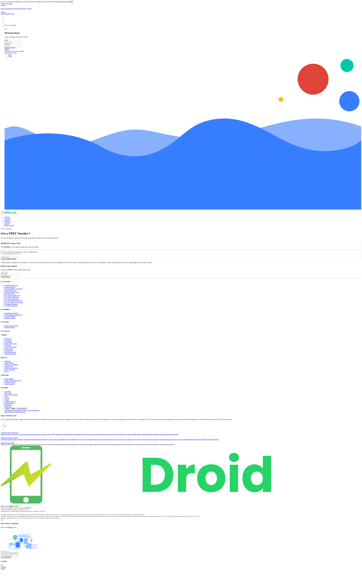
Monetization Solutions (11, 313)
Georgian (120, 439)
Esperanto (90, 434)
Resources (8, 222)
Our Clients (8, 340)
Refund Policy (9, 350)
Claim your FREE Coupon (9, 259)
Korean (176, 439)
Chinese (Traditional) (72, 439)
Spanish (29, 8)
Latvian (180, 439)
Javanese (113, 434)
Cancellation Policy (10, 352)
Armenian (20, 439)
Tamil (164, 434)
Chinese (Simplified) (59, 439)
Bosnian (78, 434)
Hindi (143, 439)
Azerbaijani (26, 439)
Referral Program (11, 326)
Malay (200, 439)
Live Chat (7, 391)
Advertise (7, 218)
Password (7, 44)
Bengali (73, 434)
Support (7, 398)
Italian (12, 8)
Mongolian (145, 434)
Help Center (8, 393)
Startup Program (9, 384)
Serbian (13, 434)
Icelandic (155, 439)
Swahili (29, 434)
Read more (65, 1)
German (7, 8)
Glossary (9, 366)
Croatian (81, 439)
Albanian (9, 439)
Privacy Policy (9, 349)
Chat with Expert (6, 557)
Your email (4, 273)
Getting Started (9, 379)
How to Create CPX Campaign (14, 302)
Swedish (34, 434)
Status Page (8, 406)
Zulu (177, 434)
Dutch (95, 439)
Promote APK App (12, 292)
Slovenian (24, 434)
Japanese (170, 439)
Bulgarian (45, 439)
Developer (8, 361)
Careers (11, 347)
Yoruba (173, 434)
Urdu (53, 434)
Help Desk (13, 410)
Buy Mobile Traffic (12, 297)
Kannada (119, 434)
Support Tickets (9, 412)
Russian (23, 8)
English (3, 5)
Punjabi (155, 434)
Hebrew (139, 439)
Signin (7, 49)
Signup (22, 51)
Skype (13, 14)
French (3, 8)
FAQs (6, 396)
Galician (114, 439)
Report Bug (8, 405)
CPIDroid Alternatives (11, 368)
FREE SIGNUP (9, 225)
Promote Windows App (14, 289)
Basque (32, 439)
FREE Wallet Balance (13, 380)
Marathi (139, 434)
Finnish (109, 439)
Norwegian (210, 439)
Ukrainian (48, 434)
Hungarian (149, 439)
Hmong (105, 434)
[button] (6, 3)
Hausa (101, 434)
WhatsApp (7, 14)
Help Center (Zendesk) (11, 395)
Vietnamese (58, 434)
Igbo (109, 434)
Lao (128, 434)
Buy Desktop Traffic (12, 295)
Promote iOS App (10, 287)
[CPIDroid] (9, 214)
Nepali (151, 434)
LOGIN (7, 224)
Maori (135, 434)
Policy (10, 54)
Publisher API (10, 318)
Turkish (43, 434)
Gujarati (96, 434)
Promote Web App (10, 290)
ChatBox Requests (10, 401)
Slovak (18, 434)
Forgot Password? (10, 47)
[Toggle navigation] (17, 214)
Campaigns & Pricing (11, 304)
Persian (216, 439)
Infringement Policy (10, 354)
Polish (2, 434)
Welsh (64, 434)
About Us (11, 343)
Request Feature (9, 403)
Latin (131, 434)
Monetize (7, 220)
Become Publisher (10, 316)
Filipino (104, 439)
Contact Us (31, 410)
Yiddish (68, 434)
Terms (10, 56)
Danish (90, 439)
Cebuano (84, 434)
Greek (125, 439)
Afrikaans (4, 439)
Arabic (15, 439)
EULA (7, 371)
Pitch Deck (8, 338)
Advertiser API (11, 306)
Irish (166, 439)
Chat (2, 14)
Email (6, 40)
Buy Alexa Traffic (12, 299)
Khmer (125, 434)
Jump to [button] (3, 12)
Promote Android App (11, 285)
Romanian (8, 434)
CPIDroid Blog (9, 363)
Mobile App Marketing (11, 364)
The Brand (8, 345)
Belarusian (38, 439)
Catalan (50, 439)
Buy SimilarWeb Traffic (13, 300)
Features (7, 217)
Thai (38, 434)
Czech (86, 439)
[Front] (136, 503)
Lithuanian (186, 439)
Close (71, 1)
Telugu (169, 434)
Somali (160, 434)
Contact (7, 400)
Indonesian (161, 439)
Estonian (99, 439)
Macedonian (193, 439)
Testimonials (8, 342)
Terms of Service (10, 370)
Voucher (10, 382)
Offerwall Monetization (13, 315)
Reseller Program (10, 327)
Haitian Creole (132, 439)
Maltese (204, 439)
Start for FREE (6, 277)
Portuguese (18, 8)
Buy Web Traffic (10, 294)
